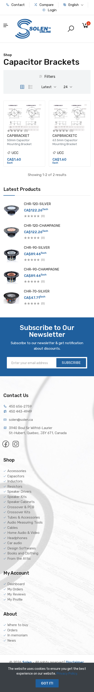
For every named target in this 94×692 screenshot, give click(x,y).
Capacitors (15, 476)
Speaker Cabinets (21, 502)
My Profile (15, 599)
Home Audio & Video (23, 533)
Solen (27, 662)
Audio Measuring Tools (25, 522)
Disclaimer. (75, 662)
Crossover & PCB (20, 507)
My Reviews (16, 594)
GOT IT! (47, 683)
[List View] (30, 87)
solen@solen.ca (21, 420)
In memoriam (17, 635)
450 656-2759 (20, 406)
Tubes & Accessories (23, 517)
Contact (17, 5)
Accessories (16, 471)
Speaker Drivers (19, 491)
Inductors (15, 481)
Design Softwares (21, 548)
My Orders (15, 589)
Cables (12, 528)
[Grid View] (22, 87)
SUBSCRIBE (71, 363)
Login (52, 10)
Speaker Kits (17, 497)
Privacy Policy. (67, 674)
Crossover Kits (18, 512)
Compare (46, 5)
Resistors (14, 486)
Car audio (14, 543)
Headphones (17, 538)
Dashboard (16, 584)
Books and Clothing (22, 553)
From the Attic (19, 559)
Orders (12, 630)
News (11, 640)
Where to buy (17, 625)
